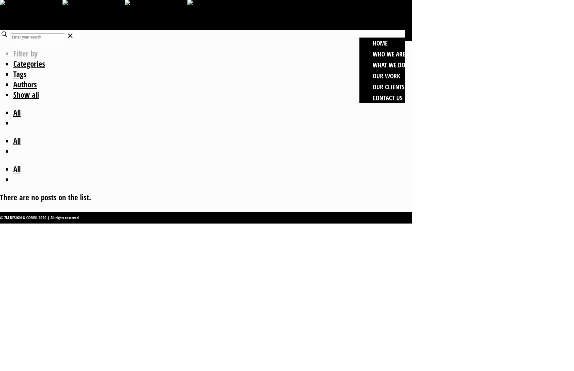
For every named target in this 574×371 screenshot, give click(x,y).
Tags (20, 74)
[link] (70, 35)
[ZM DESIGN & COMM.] (125, 15)
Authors (25, 84)
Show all (26, 94)
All (17, 112)
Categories (29, 63)
